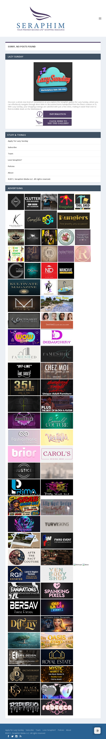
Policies (11, 166)
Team (10, 153)
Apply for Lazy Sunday (18, 141)
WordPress (44, 727)
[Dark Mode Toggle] (97, 730)
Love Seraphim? (15, 160)
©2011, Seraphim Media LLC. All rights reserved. (29, 179)
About (10, 172)
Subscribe (12, 147)
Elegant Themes (22, 727)
